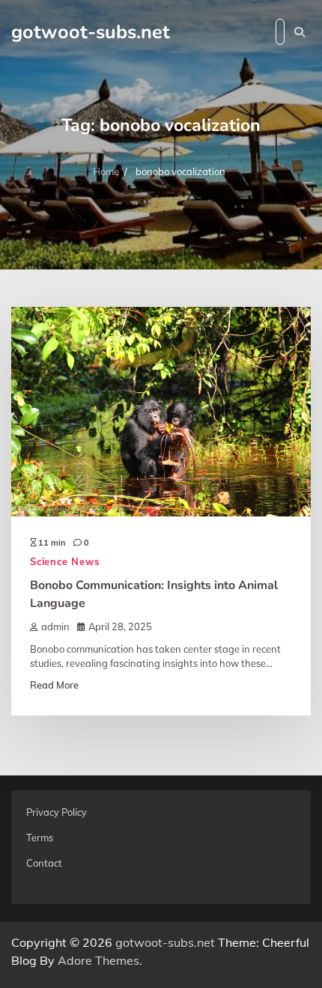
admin (55, 626)
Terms (39, 838)
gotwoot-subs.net (90, 32)
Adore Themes (98, 960)
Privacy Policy (56, 812)
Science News (65, 561)
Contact (44, 863)
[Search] (299, 32)
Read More (54, 685)
